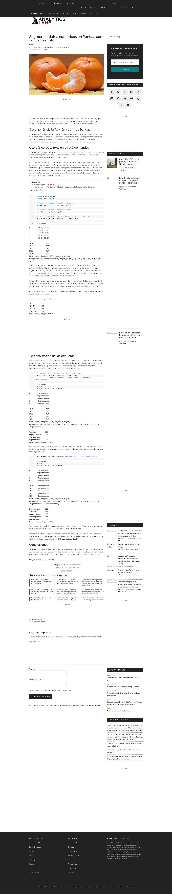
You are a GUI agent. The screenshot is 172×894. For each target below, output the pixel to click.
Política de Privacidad (117, 73)
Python (40, 619)
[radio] (62, 571)
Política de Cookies (87, 887)
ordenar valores (53, 168)
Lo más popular (34, 860)
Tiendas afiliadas (34, 872)
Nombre (32, 669)
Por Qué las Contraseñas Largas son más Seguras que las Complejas (71, 187)
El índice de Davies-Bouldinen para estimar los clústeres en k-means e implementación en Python (130, 533)
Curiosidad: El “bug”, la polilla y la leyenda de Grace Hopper (129, 161)
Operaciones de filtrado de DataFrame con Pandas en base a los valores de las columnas (124, 703)
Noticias (32, 864)
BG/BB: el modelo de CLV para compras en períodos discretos (129, 180)
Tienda (31, 868)
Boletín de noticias (35, 847)
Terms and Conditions (47, 690)
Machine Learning (73, 855)
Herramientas (72, 851)
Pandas (32, 45)
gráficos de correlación (73, 168)
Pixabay (52, 560)
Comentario (34, 642)
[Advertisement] (106, 20)
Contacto (32, 851)
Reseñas (71, 872)
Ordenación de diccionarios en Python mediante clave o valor (123, 694)
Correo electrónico (36, 680)
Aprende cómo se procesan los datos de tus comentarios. (80, 706)
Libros (31, 855)
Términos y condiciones (73, 887)
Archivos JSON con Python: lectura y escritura (123, 687)
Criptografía (72, 847)
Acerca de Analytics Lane (37, 843)
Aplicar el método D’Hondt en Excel (119, 711)
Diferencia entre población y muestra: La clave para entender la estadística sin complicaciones (130, 584)
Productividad (72, 864)
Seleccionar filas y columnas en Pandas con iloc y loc (124, 679)
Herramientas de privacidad (117, 887)
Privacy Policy (66, 690)
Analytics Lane (48, 20)
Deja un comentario (63, 47)
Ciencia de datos (128, 566)
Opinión (124, 591)
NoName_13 (40, 560)
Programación (72, 868)
